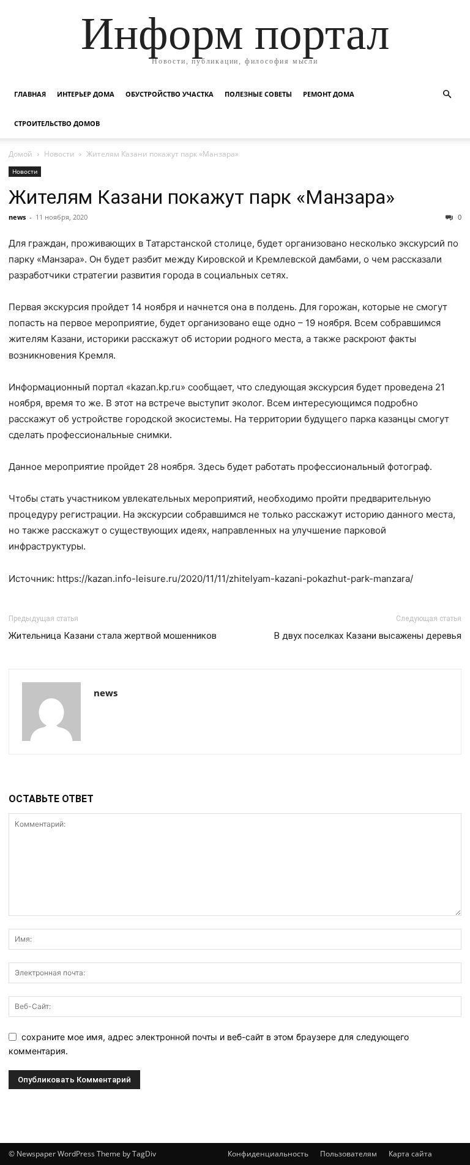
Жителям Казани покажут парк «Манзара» (202, 197)
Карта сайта (410, 1153)
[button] (446, 94)
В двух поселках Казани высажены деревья (367, 635)
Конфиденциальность (268, 1153)
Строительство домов (57, 123)
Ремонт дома (328, 94)
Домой (20, 154)
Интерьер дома (85, 94)
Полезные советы (258, 94)
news (17, 216)
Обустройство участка (169, 94)
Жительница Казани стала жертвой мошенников (113, 635)
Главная (30, 94)
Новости (59, 154)
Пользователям (348, 1153)
